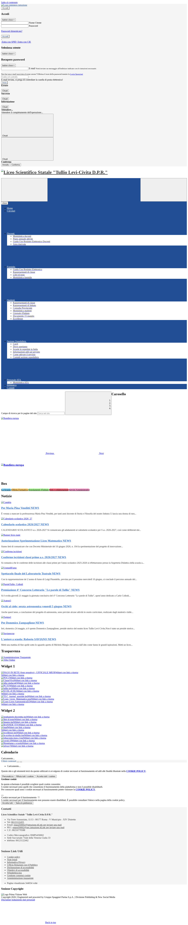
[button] (27, 453)
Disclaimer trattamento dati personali (18, 900)
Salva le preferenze (24, 803)
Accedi (5, 8)
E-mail (32, 68)
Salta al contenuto (9, 2)
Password (33, 26)
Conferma (16, 165)
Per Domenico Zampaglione (22, 622)
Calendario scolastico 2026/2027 (25, 524)
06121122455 (17, 822)
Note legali (12, 859)
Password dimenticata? (11, 31)
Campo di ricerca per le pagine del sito (19, 413)
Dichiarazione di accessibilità (20, 867)
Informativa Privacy (16, 862)
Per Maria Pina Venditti (20, 507)
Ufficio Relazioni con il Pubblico (22, 865)
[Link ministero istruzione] (14, 5)
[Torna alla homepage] (94, 172)
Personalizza (7, 776)
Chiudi (5, 91)
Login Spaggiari (76, 74)
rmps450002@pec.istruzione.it (38, 827)
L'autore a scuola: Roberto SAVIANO (28, 639)
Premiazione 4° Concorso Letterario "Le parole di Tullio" (40, 589)
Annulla (5, 165)
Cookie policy (13, 857)
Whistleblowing (14, 873)
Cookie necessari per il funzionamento (19, 797)
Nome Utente (35, 22)
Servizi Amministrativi (79, 490)
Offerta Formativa (19, 490)
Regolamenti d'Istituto (38, 490)
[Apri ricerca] (163, 190)
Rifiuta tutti (25, 776)
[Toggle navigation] (24, 190)
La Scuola (6, 490)
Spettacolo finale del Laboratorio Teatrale (30, 573)
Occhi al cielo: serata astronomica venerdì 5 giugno (36, 606)
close (4, 203)
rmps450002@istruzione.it (38, 825)
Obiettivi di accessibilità (18, 870)
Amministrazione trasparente (20, 878)
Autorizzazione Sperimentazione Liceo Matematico (36, 540)
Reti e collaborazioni (59, 490)
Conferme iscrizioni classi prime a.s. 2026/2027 (33, 557)
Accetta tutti (46, 776)
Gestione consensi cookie (19, 875)
